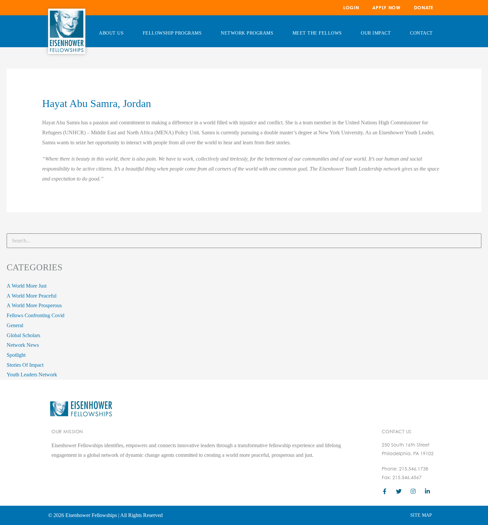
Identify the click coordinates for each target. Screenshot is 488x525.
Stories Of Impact (25, 365)
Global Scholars (23, 335)
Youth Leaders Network (32, 374)
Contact (421, 33)
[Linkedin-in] (427, 491)
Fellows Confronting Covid (35, 315)
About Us (111, 33)
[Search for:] (244, 240)
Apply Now (386, 7)
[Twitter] (399, 491)
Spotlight (16, 355)
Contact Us (397, 431)
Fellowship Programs (172, 33)
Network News (23, 345)
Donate (423, 7)
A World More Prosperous (34, 305)
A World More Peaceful (31, 296)
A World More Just (26, 286)
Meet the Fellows (317, 33)
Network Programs (247, 33)
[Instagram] (413, 491)
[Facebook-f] (384, 491)
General (15, 325)
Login (351, 7)
